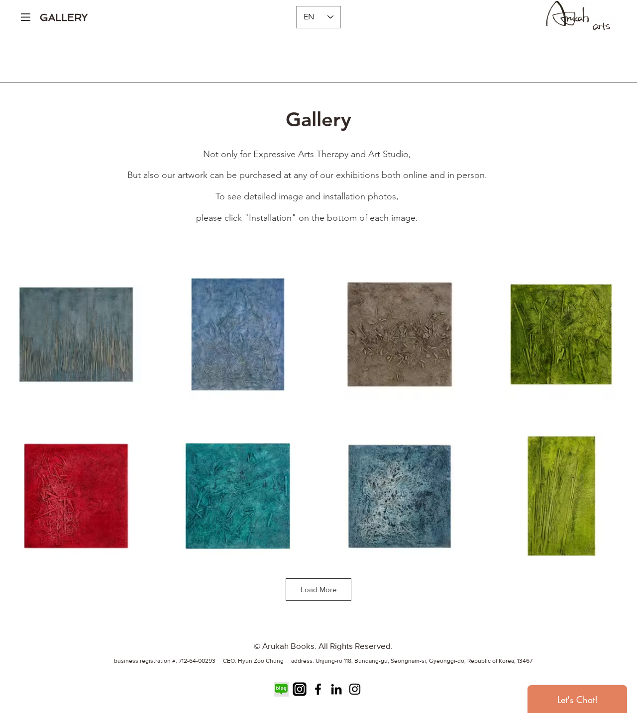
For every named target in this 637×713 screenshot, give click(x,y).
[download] (281, 689)
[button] (25, 17)
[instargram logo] (299, 689)
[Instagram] (354, 689)
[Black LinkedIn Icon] (336, 689)
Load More (318, 589)
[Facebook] (318, 689)
